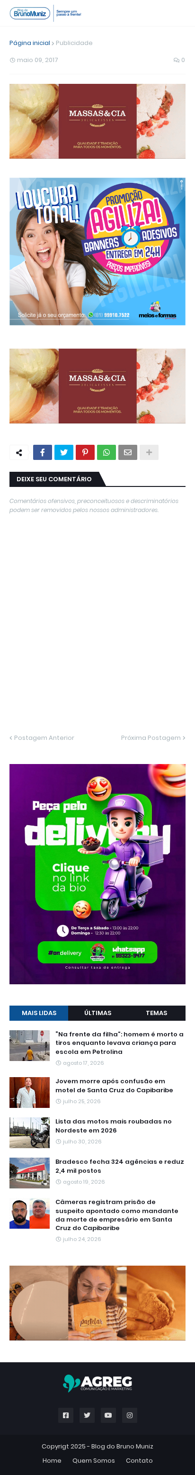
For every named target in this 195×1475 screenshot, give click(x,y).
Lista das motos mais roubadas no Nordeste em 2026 (113, 1125)
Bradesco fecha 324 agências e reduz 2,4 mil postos (119, 1166)
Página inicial (29, 42)
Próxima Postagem (151, 737)
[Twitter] (63, 452)
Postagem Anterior (44, 737)
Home (52, 1460)
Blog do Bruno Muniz (122, 1446)
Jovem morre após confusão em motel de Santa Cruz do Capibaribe (114, 1085)
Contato (139, 1460)
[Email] (127, 452)
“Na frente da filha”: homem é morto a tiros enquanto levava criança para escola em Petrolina (119, 1043)
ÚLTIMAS (97, 1012)
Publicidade (74, 42)
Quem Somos (93, 1460)
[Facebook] (42, 452)
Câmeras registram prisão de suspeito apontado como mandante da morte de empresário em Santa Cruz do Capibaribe (116, 1215)
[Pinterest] (85, 452)
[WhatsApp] (106, 452)
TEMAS (156, 1012)
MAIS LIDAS (39, 1012)
